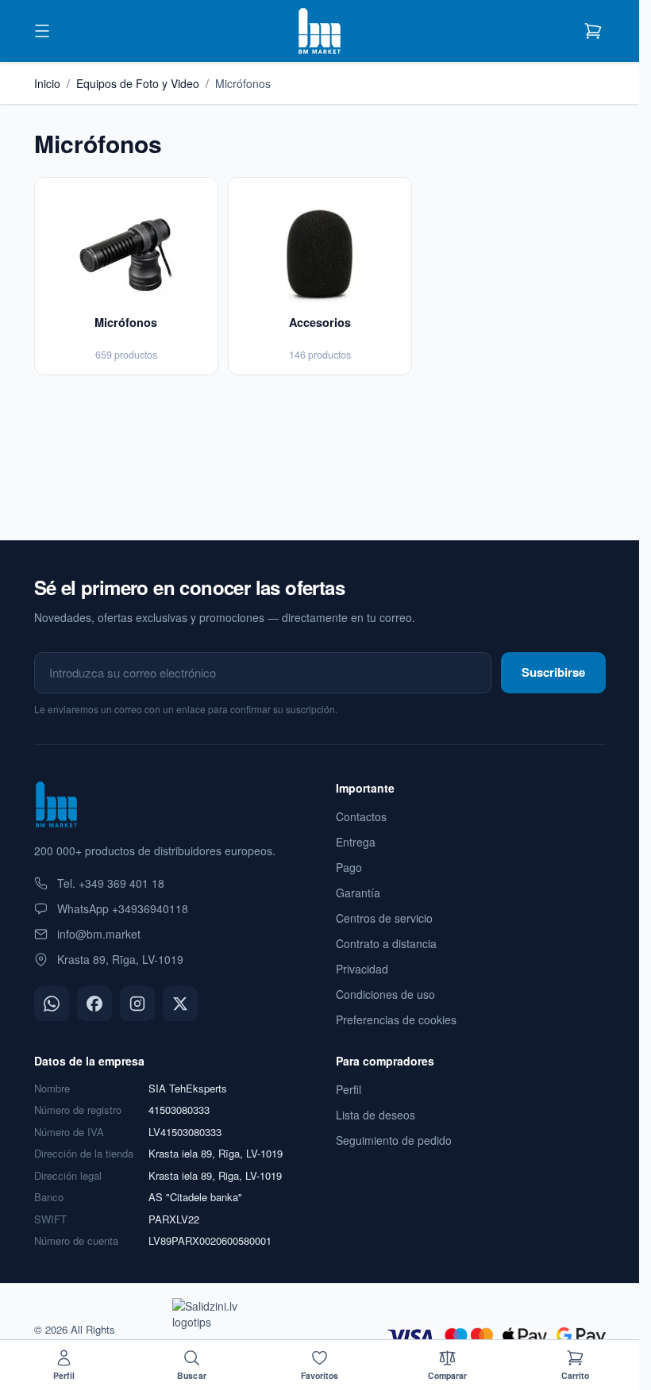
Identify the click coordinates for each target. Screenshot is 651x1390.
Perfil (348, 1089)
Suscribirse (553, 672)
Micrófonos (243, 83)
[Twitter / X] (180, 1003)
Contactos (361, 816)
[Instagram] (137, 1003)
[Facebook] (94, 1003)
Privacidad (362, 969)
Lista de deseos (375, 1115)
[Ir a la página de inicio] (319, 31)
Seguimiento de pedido (394, 1140)
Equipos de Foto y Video (137, 83)
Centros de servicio (384, 918)
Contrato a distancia (386, 943)
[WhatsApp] (51, 1003)
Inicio (47, 83)
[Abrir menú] (42, 30)
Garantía (358, 892)
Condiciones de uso (385, 994)
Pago (349, 867)
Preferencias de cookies (396, 1019)
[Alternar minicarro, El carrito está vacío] (593, 31)
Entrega (356, 842)
